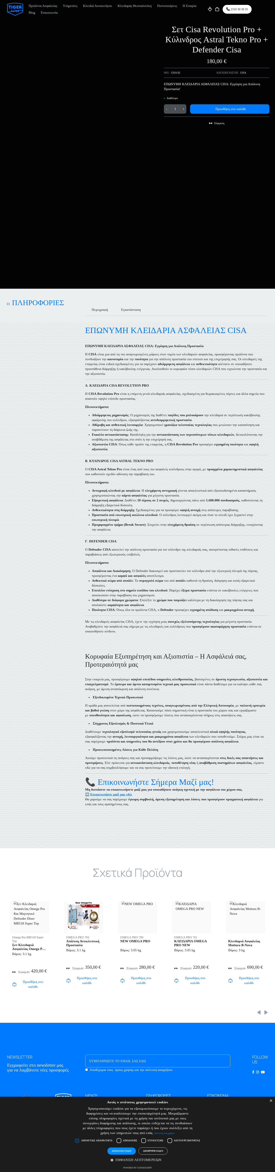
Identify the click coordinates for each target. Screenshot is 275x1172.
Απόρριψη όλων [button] (153, 1151)
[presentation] (259, 1012)
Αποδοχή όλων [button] (122, 1151)
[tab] (99, 310)
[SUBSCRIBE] (220, 1061)
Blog (32, 12)
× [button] (270, 1100)
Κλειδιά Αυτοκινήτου (97, 6)
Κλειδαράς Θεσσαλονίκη (135, 6)
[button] (137, 1160)
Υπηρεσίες (70, 6)
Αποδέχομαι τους (131, 1070)
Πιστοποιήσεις (167, 6)
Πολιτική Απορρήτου (165, 1133)
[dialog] (137, 1134)
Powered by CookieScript (137, 1168)
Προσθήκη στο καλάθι (231, 109)
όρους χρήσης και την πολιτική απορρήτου (143, 1070)
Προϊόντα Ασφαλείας (43, 6)
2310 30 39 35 (239, 9)
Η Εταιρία (189, 6)
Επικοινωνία (49, 12)
